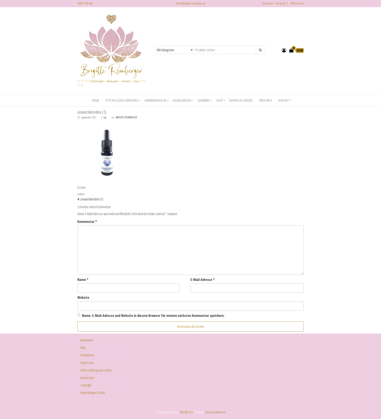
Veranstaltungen (240, 100)
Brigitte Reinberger (126, 117)
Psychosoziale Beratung (122, 100)
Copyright (85, 385)
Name (82, 279)
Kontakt (283, 100)
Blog (82, 347)
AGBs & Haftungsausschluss (96, 370)
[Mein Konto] (284, 50)
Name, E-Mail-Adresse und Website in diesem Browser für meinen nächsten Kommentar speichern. (153, 315)
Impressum (87, 362)
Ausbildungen (182, 100)
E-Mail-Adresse (202, 279)
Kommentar (87, 221)
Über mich (265, 100)
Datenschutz (87, 377)
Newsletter (86, 340)
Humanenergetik (155, 100)
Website (83, 297)
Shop (219, 100)
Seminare (203, 100)
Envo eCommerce (215, 412)
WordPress (186, 412)
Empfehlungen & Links (92, 392)
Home (95, 100)
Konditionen (87, 355)
